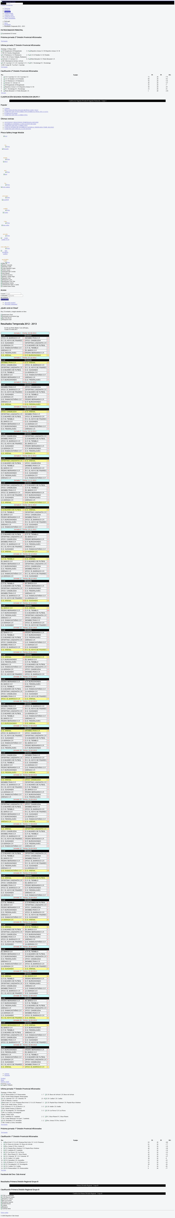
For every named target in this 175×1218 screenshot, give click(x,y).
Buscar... (3, 3)
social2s (9, 1083)
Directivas (7, 8)
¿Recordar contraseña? (10, 304)
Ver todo (3, 93)
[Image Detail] (7, 146)
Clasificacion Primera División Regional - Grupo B (87, 1193)
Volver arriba (4, 1212)
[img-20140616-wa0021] (5, 254)
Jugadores (7, 10)
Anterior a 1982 (8, 15)
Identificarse (4, 299)
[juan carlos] (5, 225)
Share (2, 1080)
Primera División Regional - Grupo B (87, 1185)
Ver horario (4, 41)
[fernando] (5, 149)
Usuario (3, 294)
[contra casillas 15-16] (5, 239)
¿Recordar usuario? (9, 302)
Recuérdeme (4, 297)
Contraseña (4, 295)
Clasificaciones (8, 13)
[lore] (5, 174)
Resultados (7, 11)
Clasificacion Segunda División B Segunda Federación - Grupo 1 (87, 101)
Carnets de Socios (9, 16)
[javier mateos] (5, 187)
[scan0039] (5, 200)
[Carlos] (5, 212)
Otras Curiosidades (9, 18)
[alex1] (5, 161)
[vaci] (5, 136)
